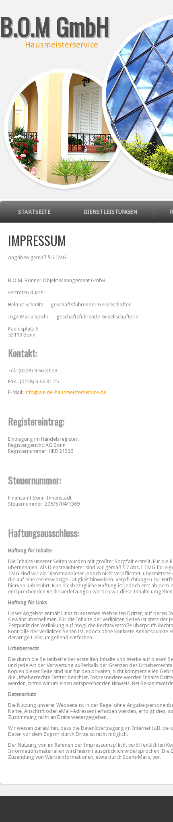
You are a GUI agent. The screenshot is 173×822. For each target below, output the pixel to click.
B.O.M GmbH (54, 25)
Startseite (34, 212)
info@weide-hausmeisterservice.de (65, 392)
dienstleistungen (110, 212)
